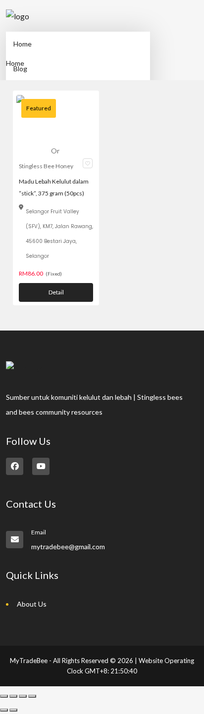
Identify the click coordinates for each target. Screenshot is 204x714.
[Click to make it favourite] (88, 163)
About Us (32, 604)
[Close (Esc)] (32, 696)
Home (22, 44)
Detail (56, 292)
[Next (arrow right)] (13, 710)
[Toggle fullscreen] (13, 696)
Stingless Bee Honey (46, 166)
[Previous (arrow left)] (4, 710)
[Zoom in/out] (4, 696)
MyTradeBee (29, 661)
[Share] (23, 696)
